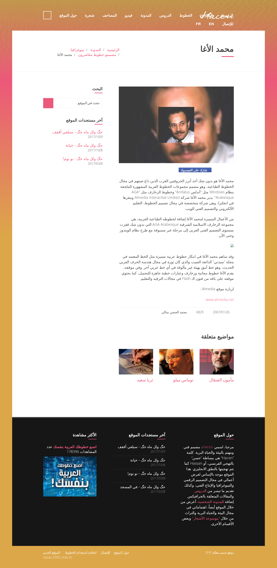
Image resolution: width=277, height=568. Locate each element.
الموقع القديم (51, 552)
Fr (198, 7)
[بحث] (48, 103)
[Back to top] (18, 540)
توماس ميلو (183, 380)
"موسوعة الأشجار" (206, 518)
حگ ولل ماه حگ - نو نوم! (83, 158)
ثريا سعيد (145, 380)
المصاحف (109, 15)
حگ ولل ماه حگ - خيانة (84, 145)
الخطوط (185, 15)
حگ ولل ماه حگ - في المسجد (142, 486)
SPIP (208, 552)
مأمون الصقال (221, 380)
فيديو (128, 15)
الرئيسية (227, 15)
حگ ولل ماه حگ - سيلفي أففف (78, 131)
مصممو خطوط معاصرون (97, 54)
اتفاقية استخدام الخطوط (81, 552)
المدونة (146, 15)
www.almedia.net (220, 299)
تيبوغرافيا (77, 49)
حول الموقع (68, 15)
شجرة (89, 15)
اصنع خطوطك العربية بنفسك (75, 446)
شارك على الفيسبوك (194, 170)
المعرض (206, 15)
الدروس (165, 15)
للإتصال (227, 7)
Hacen (207, 446)
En (211, 7)
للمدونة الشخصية (211, 501)
